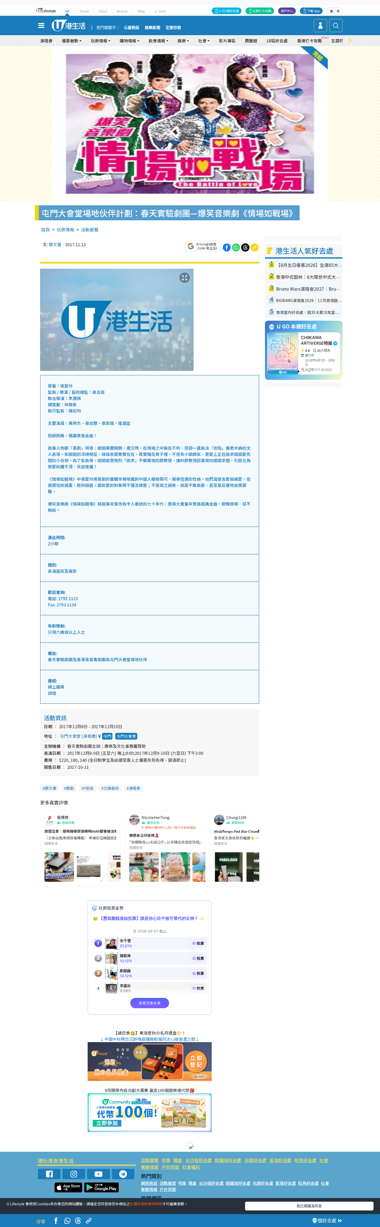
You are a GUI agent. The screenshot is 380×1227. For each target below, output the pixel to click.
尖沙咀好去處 (198, 1160)
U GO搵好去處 (229, 11)
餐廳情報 (149, 1167)
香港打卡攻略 (309, 40)
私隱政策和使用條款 (146, 1203)
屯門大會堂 (126, 736)
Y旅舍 (89, 788)
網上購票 (56, 687)
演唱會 (46, 40)
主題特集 (339, 40)
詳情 (52, 693)
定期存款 (173, 28)
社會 (324, 1160)
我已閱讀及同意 (309, 1205)
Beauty (122, 11)
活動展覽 (89, 229)
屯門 (107, 736)
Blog (141, 11)
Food (103, 11)
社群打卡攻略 (262, 11)
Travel (84, 11)
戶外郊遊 (170, 1167)
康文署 (55, 244)
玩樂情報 (65, 229)
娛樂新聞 (152, 28)
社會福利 (191, 1167)
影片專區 (227, 40)
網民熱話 (149, 1183)
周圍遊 (251, 40)
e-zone (160, 11)
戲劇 (70, 788)
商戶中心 (287, 11)
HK (67, 11)
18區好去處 (277, 40)
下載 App (313, 11)
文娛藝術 (111, 788)
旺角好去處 (305, 1160)
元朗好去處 (255, 1160)
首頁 (45, 229)
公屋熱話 (131, 28)
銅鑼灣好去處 (228, 1160)
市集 (166, 1160)
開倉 (177, 1160)
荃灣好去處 (280, 1160)
